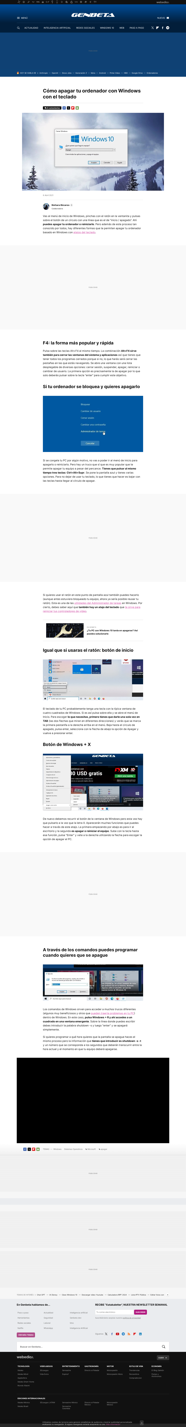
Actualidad (48, 1312)
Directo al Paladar (92, 1370)
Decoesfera (134, 1374)
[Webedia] (25, 1357)
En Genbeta (91, 627)
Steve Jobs (66, 73)
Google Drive (137, 73)
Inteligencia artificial (79, 1312)
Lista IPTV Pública (139, 1295)
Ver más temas (25, 1335)
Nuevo (161, 18)
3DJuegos (44, 1370)
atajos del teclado (84, 232)
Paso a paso (23, 1312)
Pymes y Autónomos (156, 1375)
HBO (126, 73)
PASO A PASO (137, 27)
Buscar (163, 1346)
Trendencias (134, 1370)
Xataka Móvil (23, 1374)
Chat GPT (41, 1295)
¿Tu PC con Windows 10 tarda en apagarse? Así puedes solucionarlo (112, 632)
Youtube (117, 1333)
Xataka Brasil (23, 1406)
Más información (113, 1424)
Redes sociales (24, 1323)
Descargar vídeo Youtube (93, 1295)
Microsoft (91, 1149)
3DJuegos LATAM (47, 1402)
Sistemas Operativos (73, 1149)
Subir (161, 1358)
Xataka (20, 1370)
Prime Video (115, 73)
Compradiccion (135, 1378)
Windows (57, 1149)
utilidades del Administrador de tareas (97, 603)
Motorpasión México (112, 1403)
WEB (121, 27)
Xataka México (24, 1402)
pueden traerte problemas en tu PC (112, 1013)
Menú (24, 18)
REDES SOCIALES (85, 27)
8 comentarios (53, 108)
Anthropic (43, 73)
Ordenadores (152, 73)
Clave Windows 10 (70, 1295)
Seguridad (48, 1318)
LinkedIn (140, 1333)
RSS (129, 1333)
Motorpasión (112, 1370)
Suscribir (140, 1312)
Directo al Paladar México (92, 1403)
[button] (62, 205)
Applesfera (22, 1378)
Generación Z (81, 73)
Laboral (47, 1323)
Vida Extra (44, 1374)
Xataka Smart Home (26, 1382)
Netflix (20, 1328)
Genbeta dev (75, 1318)
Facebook (162, 27)
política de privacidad (132, 1318)
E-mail (77, 108)
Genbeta (93, 15)
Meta (93, 73)
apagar (104, 1149)
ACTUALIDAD (31, 27)
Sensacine (66, 1370)
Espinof (65, 1374)
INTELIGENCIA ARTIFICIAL (57, 27)
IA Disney (53, 1295)
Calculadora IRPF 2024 (117, 1295)
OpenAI (55, 73)
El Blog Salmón (158, 1370)
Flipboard (157, 27)
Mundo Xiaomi (24, 1385)
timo (72, 1323)
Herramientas (23, 1318)
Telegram (167, 27)
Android (102, 73)
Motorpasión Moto (115, 1374)
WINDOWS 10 (107, 27)
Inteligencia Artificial (79, 1328)
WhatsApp (48, 1328)
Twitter (152, 27)
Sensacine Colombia (66, 1407)
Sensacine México (70, 1402)
